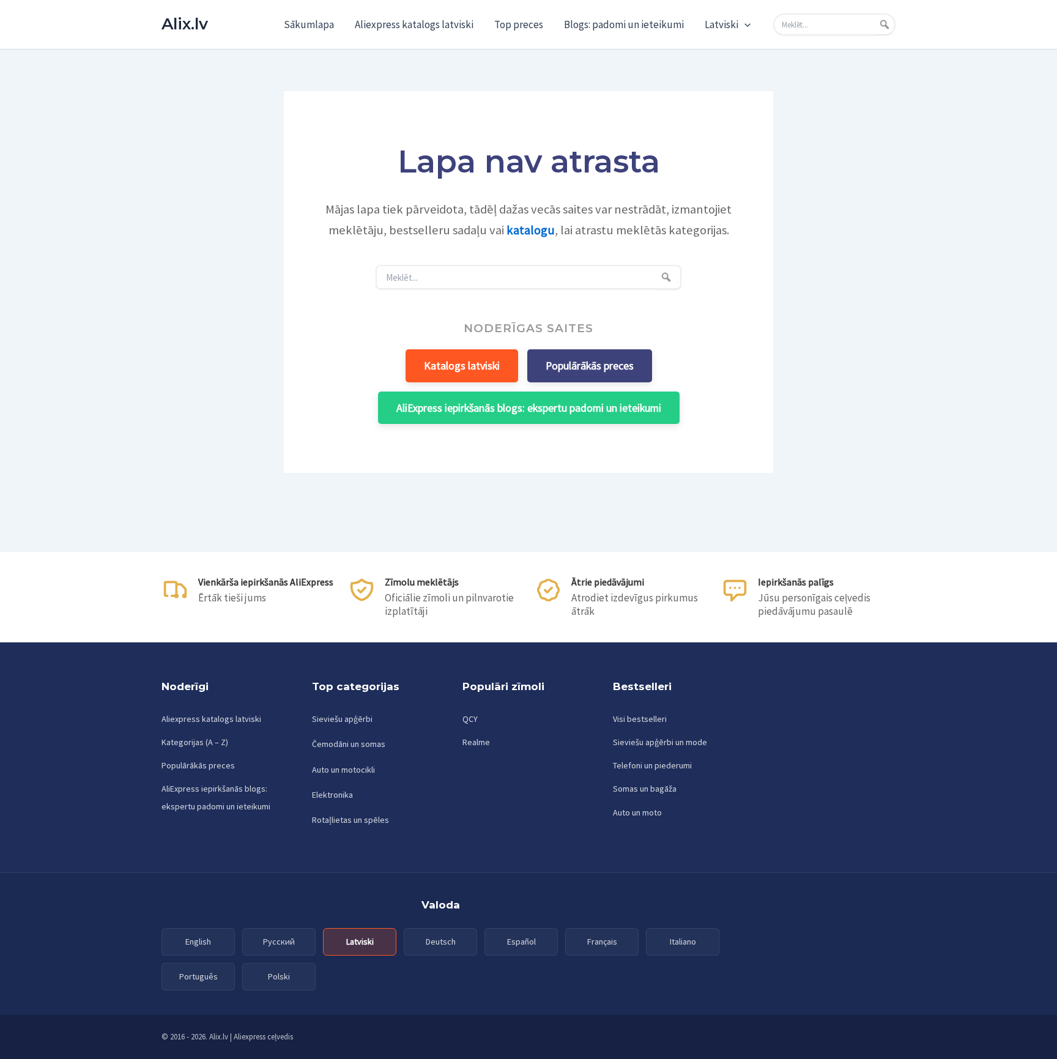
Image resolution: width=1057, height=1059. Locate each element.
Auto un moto (637, 812)
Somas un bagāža (645, 788)
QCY (470, 718)
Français (602, 941)
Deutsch (441, 941)
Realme (476, 742)
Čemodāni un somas (348, 743)
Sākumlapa (309, 24)
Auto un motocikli (343, 769)
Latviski (721, 24)
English (198, 941)
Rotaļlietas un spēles (350, 819)
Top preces (518, 24)
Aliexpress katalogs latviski (414, 24)
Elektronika (332, 794)
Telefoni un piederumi (652, 765)
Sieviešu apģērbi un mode (660, 742)
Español (521, 941)
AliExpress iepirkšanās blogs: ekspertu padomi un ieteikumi (528, 408)
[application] (744, 24)
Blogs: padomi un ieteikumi (624, 24)
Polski (279, 976)
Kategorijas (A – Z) (194, 742)
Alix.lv (184, 24)
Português (198, 976)
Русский (279, 941)
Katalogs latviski (462, 366)
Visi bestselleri (640, 718)
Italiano (683, 941)
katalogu (530, 230)
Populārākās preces (590, 366)
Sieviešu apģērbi (342, 718)
